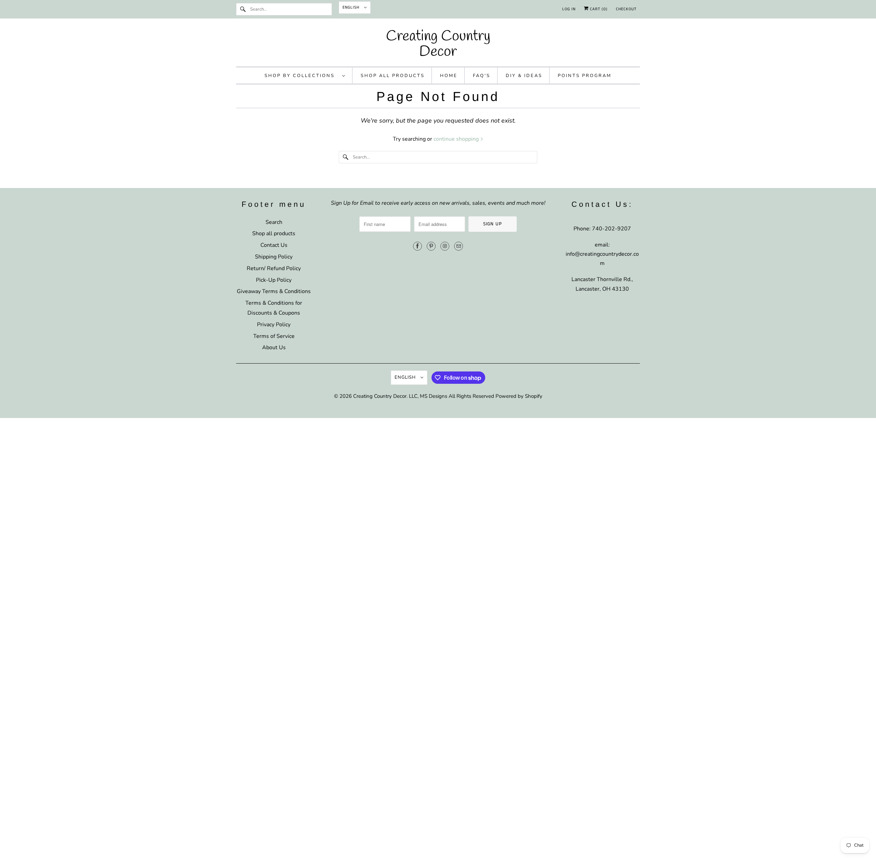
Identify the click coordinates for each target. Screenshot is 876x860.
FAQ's (481, 76)
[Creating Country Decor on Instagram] (444, 246)
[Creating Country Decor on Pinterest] (431, 246)
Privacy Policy (274, 324)
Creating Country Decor (380, 396)
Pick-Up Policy (274, 280)
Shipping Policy (274, 257)
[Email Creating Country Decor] (458, 246)
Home (449, 76)
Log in (569, 9)
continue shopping (457, 139)
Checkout (626, 9)
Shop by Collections (302, 76)
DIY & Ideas (524, 76)
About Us (274, 347)
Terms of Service (274, 336)
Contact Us (273, 245)
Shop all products (273, 233)
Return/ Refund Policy (274, 268)
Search (274, 222)
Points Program (584, 76)
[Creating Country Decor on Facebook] (417, 246)
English (352, 7)
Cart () (598, 9)
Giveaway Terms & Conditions (274, 291)
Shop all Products (393, 76)
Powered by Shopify (518, 396)
